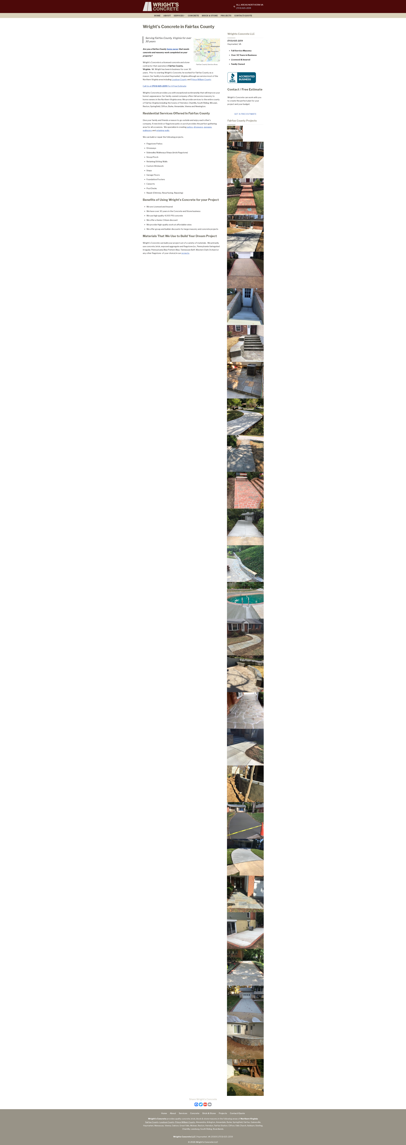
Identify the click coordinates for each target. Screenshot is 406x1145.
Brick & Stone (210, 15)
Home (157, 15)
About (167, 15)
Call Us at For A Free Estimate (164, 86)
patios (190, 127)
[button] (184, 15)
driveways (198, 127)
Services (183, 1113)
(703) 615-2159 (243, 8)
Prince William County (201, 79)
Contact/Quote (243, 15)
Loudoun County (179, 79)
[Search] (234, 6)
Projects (226, 15)
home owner (172, 49)
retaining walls (162, 130)
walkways (147, 130)
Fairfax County (151, 1122)
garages (208, 127)
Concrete (193, 15)
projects (185, 253)
